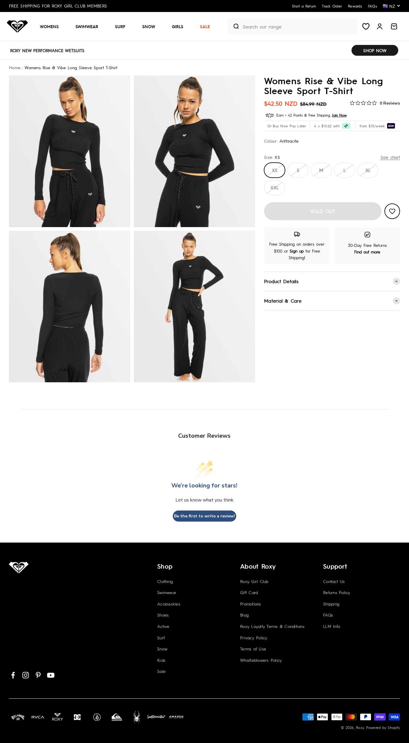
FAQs (328, 614)
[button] (51, 26)
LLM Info (331, 626)
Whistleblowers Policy (261, 660)
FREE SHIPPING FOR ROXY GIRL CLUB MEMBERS (58, 5)
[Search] (234, 26)
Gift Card (249, 592)
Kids (161, 660)
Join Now (339, 115)
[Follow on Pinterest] (38, 675)
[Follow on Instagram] (26, 675)
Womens (49, 26)
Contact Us (334, 581)
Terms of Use (253, 648)
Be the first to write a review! (204, 516)
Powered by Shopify (383, 727)
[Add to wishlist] (392, 211)
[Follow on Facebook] (13, 675)
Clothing (165, 581)
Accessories (168, 603)
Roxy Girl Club (254, 581)
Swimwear (86, 26)
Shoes (163, 614)
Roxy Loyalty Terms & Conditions (272, 626)
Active (163, 626)
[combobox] (299, 26)
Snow (148, 26)
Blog (244, 614)
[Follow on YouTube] (51, 675)
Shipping (331, 603)
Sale (205, 26)
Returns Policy (336, 592)
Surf (120, 26)
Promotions (250, 603)
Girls (177, 26)
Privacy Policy (253, 637)
